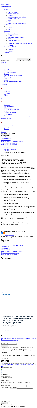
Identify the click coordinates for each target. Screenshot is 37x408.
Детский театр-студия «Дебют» (13, 75)
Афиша (6, 95)
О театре (3, 62)
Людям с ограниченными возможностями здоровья (19, 115)
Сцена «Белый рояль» (10, 112)
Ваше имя (3, 384)
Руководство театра (10, 72)
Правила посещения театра (12, 109)
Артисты (6, 74)
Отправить (4, 403)
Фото (5, 78)
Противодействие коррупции (9, 340)
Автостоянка (8, 114)
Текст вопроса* (5, 401)
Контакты (3, 132)
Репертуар (4, 84)
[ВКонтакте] (2, 233)
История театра (8, 70)
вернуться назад (10, 235)
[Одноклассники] (4, 233)
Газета (6, 80)
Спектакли (7, 93)
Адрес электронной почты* (9, 387)
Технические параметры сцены (13, 81)
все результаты (22, 60)
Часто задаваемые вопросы (21, 338)
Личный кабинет (9, 106)
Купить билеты (5, 135)
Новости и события (6, 118)
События (6, 129)
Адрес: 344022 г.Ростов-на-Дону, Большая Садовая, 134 (17, 354)
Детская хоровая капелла (11, 77)
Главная (6, 147)
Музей (6, 111)
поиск (3, 346)
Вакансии (3, 338)
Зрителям (3, 97)
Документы (32, 338)
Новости (6, 127)
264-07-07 (8, 349)
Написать (8, 331)
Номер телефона (5, 385)
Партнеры (10, 338)
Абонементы (8, 108)
